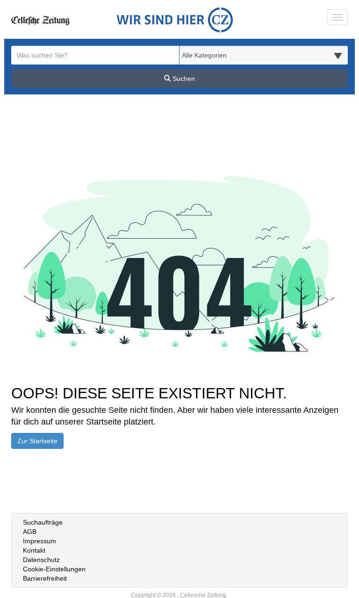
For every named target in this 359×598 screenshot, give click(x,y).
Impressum (39, 541)
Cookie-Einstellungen (54, 569)
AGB (29, 531)
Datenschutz (41, 559)
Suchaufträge (43, 522)
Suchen (183, 78)
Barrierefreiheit (45, 578)
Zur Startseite (37, 441)
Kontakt (34, 550)
